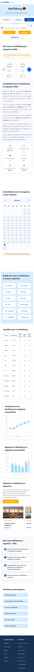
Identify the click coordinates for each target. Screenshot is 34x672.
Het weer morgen (10, 619)
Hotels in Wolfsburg (10, 501)
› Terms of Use (21, 661)
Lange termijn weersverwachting (14, 601)
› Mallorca (6, 661)
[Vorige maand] (5, 200)
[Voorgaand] (4, 69)
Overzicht (6, 19)
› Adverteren (21, 650)
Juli (10, 32)
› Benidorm (6, 643)
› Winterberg (7, 646)
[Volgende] (29, 69)
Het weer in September (11, 607)
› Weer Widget (21, 654)
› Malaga (6, 657)
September (24, 32)
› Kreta (5, 654)
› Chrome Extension (23, 643)
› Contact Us (21, 657)
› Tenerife (6, 650)
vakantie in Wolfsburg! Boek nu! (17, 139)
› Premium (20, 646)
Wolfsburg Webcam (10, 613)
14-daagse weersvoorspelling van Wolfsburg (16, 128)
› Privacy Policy (21, 664)
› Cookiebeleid (21, 668)
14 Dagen (18, 19)
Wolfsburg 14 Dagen (10, 595)
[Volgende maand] (28, 200)
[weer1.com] (7, 2)
